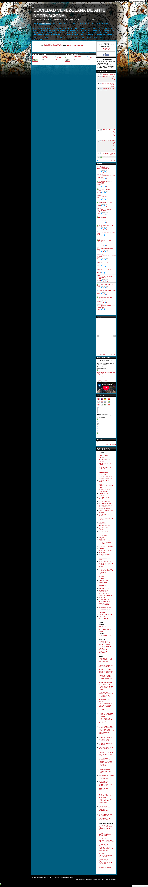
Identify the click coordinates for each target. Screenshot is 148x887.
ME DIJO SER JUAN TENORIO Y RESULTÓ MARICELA (105, 542)
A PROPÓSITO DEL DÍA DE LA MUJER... (106, 467)
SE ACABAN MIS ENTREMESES (103, 590)
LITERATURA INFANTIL (107, 225)
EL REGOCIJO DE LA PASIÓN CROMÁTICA (104, 507)
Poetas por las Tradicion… (107, 270)
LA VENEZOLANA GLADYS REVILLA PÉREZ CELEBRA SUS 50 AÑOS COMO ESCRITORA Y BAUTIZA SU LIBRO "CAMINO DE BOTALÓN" (106, 730)
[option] (106, 336)
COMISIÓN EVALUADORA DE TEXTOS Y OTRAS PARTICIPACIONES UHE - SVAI (106, 677)
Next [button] (114, 336)
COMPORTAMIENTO (114, 134)
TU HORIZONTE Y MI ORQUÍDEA (104, 611)
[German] (105, 398)
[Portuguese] (108, 401)
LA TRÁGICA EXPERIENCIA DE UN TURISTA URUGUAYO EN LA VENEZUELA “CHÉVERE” (105, 719)
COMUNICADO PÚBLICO (105, 683)
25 (103, 172)
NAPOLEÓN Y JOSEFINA (105, 550)
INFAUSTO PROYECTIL (105, 526)
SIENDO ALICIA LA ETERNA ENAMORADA (105, 600)
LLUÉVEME (102, 539)
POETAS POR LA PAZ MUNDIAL (106, 277)
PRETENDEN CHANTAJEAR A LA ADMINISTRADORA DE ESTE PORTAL (106, 777)
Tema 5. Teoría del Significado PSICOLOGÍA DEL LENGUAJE (105, 855)
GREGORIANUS (103, 626)
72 (103, 178)
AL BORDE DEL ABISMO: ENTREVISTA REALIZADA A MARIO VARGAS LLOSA (106, 671)
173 (104, 281)
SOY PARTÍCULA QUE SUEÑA (105, 630)
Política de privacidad (98, 879)
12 (103, 294)
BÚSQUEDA (112, 157)
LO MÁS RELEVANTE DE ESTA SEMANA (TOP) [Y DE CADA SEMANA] (105, 739)
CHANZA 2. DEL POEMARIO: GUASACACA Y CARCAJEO (106, 485)
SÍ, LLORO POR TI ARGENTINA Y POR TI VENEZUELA (105, 796)
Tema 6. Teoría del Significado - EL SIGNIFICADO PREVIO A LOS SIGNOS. (105, 862)
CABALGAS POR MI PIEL (105, 474)
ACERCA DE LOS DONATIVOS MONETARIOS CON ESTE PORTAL (106, 665)
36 (103, 199)
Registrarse (117, 1)
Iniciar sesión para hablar (138, 886)
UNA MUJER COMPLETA (105, 615)
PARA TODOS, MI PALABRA (103, 577)
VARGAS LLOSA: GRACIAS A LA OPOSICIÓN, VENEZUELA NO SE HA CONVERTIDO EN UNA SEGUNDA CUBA (106, 817)
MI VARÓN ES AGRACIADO (106, 546)
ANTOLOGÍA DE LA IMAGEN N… (108, 255)
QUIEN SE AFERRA (104, 588)
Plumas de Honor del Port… (108, 232)
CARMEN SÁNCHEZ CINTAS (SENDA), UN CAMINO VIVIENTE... (104, 642)
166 (104, 252)
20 (106, 222)
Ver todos (113, 160)
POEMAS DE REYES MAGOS (106, 298)
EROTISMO (104, 196)
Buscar (146, 1)
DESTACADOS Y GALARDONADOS (105, 218)
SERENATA (102, 598)
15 (106, 186)
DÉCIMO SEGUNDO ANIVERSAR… (106, 241)
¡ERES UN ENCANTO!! (105, 454)
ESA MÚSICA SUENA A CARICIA (105, 515)
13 (103, 245)
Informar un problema (86, 879)
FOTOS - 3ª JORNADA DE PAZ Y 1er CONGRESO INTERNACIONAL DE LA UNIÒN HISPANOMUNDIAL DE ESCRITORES (106, 706)
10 (106, 178)
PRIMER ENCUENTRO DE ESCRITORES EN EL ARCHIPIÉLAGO (106, 800)
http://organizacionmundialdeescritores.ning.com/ (106, 373)
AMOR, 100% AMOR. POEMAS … (106, 210)
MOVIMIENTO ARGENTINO (108, 175)
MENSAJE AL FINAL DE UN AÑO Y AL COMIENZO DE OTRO (106, 754)
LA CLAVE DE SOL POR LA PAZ (106, 532)
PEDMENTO (112, 74)
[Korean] (102, 404)
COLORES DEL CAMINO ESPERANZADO (105, 490)
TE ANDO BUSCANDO (105, 609)
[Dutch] (102, 401)
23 (103, 186)
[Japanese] (98, 404)
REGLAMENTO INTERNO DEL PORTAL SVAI (105, 868)
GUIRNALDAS (102, 524)
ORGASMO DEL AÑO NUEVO (104, 558)
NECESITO (102, 552)
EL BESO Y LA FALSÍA (105, 501)
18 (106, 294)
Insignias (77, 879)
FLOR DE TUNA (103, 522)
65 (103, 222)
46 (103, 288)
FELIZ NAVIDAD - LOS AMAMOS (104, 700)
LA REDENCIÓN (103, 535)
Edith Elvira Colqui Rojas (53, 45)
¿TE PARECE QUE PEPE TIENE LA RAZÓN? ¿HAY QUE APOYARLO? (105, 659)
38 (103, 214)
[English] (98, 398)
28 (106, 199)
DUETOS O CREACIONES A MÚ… (108, 182)
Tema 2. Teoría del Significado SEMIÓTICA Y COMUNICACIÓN (105, 834)
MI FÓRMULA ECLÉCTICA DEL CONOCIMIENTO (106, 636)
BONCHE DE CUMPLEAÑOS (108, 291)
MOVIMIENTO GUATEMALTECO (105, 167)
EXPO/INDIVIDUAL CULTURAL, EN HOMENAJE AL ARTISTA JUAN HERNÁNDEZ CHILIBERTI (106, 694)
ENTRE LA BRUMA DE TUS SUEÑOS (106, 511)
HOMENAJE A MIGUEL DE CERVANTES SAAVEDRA (106, 713)
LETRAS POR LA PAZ (106, 189)
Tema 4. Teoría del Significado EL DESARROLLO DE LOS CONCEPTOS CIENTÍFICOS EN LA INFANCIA (106, 847)
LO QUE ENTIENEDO (114, 146)
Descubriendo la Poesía (107, 248)
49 (103, 302)
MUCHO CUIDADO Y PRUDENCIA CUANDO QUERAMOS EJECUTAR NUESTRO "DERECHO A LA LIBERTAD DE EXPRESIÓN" (106, 762)
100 (104, 260)
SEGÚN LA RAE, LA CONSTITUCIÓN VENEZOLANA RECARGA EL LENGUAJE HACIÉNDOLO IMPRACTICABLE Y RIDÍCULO (105, 785)
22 (106, 229)
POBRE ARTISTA (103, 580)
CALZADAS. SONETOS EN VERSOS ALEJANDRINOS (106, 477)
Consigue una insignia (110, 444)
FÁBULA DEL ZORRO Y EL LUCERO (106, 519)
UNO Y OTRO (102, 616)
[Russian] (105, 401)
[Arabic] (105, 404)
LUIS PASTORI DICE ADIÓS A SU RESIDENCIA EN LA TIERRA (106, 748)
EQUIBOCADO (112, 153)
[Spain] (108, 398)
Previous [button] (98, 336)
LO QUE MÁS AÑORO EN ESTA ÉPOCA (105, 744)
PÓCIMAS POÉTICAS (106, 202)
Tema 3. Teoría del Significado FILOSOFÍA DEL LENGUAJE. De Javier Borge (106, 840)
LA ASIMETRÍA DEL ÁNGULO (104, 528)
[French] (102, 398)
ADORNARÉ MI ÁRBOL (105, 471)
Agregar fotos (101, 354)
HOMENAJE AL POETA (107, 284)
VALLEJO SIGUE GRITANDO (103, 619)
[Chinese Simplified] (108, 404)
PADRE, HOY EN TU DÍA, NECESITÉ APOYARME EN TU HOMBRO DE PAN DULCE (106, 564)
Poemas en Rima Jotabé (107, 263)
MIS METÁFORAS (103, 548)
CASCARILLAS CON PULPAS (104, 481)
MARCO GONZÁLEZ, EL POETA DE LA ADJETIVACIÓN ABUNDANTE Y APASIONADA (105, 649)
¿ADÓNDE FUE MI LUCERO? (104, 456)
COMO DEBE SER (113, 79)
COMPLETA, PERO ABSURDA (104, 494)
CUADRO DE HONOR (102, 380)
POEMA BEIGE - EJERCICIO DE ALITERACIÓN (103, 584)
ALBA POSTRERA (103, 473)
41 (107, 260)
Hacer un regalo (58, 58)
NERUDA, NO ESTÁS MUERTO (104, 554)
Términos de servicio (111, 879)
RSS (97, 160)
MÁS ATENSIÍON (113, 84)
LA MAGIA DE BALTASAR (105, 628)
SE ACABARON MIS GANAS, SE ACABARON (105, 594)
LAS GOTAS (102, 537)
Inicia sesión (107, 50)
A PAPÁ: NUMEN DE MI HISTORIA (105, 460)
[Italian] (98, 401)
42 (106, 214)
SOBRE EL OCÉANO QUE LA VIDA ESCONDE (106, 604)
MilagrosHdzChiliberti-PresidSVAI (50, 877)
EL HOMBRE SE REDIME (105, 505)
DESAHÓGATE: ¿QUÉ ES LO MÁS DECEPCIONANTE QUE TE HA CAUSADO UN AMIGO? (106, 687)
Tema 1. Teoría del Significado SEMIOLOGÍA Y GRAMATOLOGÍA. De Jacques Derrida (106, 828)
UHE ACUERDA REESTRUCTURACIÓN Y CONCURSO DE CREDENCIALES (105, 809)
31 (103, 193)
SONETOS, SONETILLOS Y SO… (108, 306)
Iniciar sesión (124, 1)
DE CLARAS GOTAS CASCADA (104, 498)
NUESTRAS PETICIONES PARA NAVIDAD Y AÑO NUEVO (105, 771)
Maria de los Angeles (75, 45)
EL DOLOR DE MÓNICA (105, 503)
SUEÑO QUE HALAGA (105, 607)
